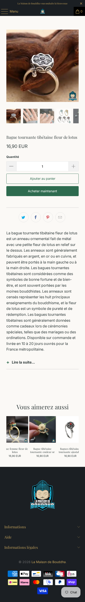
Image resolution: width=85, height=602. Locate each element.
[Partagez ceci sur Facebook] (36, 217)
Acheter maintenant (42, 191)
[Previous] (9, 66)
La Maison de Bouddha (49, 562)
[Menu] (2, 11)
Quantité (12, 157)
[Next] (75, 66)
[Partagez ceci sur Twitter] (24, 217)
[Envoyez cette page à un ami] (60, 217)
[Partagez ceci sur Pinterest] (48, 217)
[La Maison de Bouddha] (42, 11)
